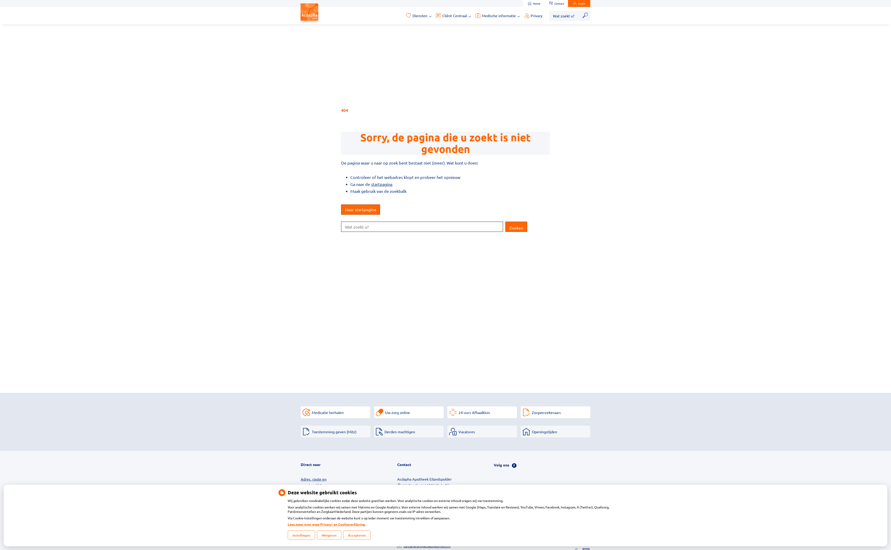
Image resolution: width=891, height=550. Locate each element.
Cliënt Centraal (454, 15)
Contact (559, 3)
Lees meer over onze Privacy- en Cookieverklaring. (326, 524)
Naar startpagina (360, 209)
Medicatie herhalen (328, 412)
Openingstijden (544, 431)
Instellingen (301, 535)
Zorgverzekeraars (546, 412)
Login (581, 3)
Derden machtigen (399, 431)
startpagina (381, 184)
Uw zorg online (397, 412)
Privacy (536, 15)
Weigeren (329, 535)
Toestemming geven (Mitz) (334, 431)
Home (536, 3)
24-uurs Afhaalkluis (474, 412)
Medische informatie (499, 15)
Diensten (420, 15)
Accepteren (357, 535)
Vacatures (466, 431)
